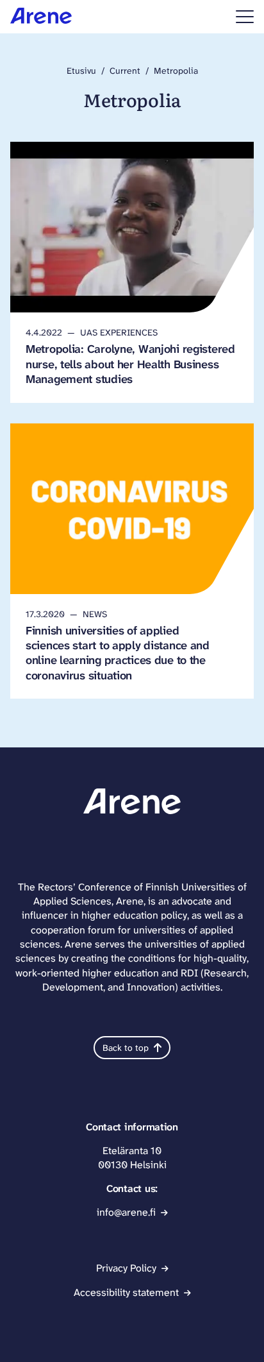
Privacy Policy (126, 1268)
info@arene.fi (126, 1212)
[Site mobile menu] (245, 17)
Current (125, 70)
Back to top (126, 1047)
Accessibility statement (126, 1292)
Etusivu (81, 70)
